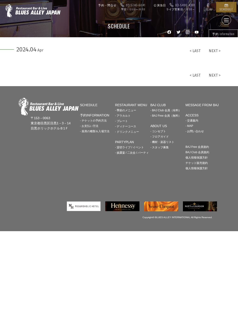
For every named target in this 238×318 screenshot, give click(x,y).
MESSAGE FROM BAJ (202, 105)
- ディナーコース (125, 126)
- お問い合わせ (194, 131)
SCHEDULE (226, 9)
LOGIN (208, 9)
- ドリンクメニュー (127, 131)
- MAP (189, 126)
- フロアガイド (159, 136)
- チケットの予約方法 (93, 120)
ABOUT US (158, 126)
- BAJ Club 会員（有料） (165, 110)
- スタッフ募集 (159, 147)
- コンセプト (158, 131)
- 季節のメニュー (125, 110)
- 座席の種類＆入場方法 (94, 131)
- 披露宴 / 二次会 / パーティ (132, 152)
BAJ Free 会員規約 (197, 147)
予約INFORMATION (94, 115)
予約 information (223, 33)
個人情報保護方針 (196, 157)
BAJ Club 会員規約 (197, 152)
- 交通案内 (191, 120)
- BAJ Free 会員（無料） (165, 115)
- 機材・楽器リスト (162, 142)
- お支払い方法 (89, 126)
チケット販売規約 (196, 163)
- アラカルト (123, 115)
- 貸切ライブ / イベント (129, 147)
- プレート (121, 121)
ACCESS (191, 115)
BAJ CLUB (158, 105)
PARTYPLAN (124, 142)
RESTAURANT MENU (131, 105)
